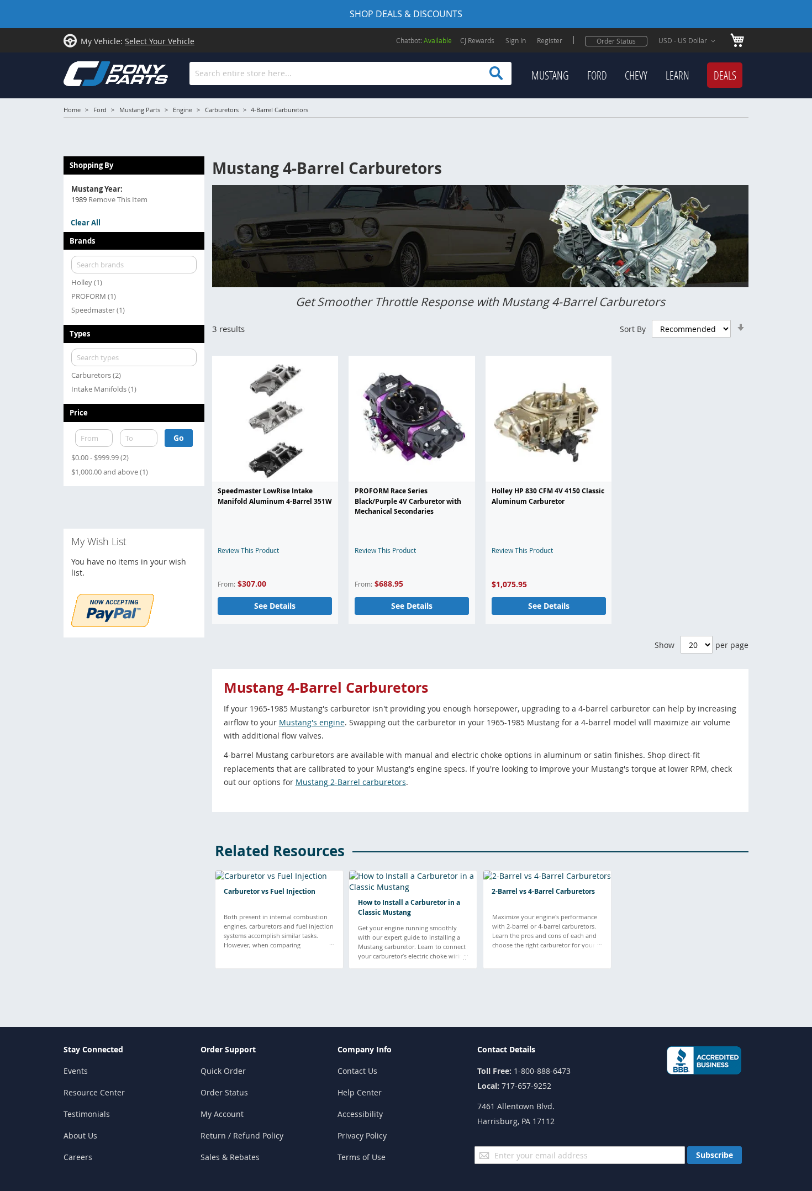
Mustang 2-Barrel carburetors (351, 782)
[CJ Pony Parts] (91, 72)
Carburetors (222, 110)
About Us (80, 1135)
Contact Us (357, 1071)
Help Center (360, 1092)
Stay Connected (93, 1049)
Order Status (616, 40)
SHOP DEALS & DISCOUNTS (406, 14)
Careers (78, 1157)
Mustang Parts (139, 110)
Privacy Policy (362, 1135)
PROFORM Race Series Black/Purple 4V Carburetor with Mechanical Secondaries (408, 501)
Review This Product (248, 550)
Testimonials (87, 1114)
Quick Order (223, 1071)
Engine (182, 110)
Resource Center (94, 1092)
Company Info (365, 1049)
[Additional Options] (112, 624)
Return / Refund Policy (242, 1135)
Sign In (515, 40)
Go (178, 438)
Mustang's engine (312, 722)
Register (549, 40)
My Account (222, 1114)
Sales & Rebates (230, 1157)
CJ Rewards (477, 40)
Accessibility (360, 1114)
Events (76, 1071)
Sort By (633, 329)
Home (72, 110)
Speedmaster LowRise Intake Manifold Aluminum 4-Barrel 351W (275, 495)
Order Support (228, 1049)
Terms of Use (362, 1157)
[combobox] (350, 73)
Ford (100, 110)
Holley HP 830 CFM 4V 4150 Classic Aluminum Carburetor (548, 495)
